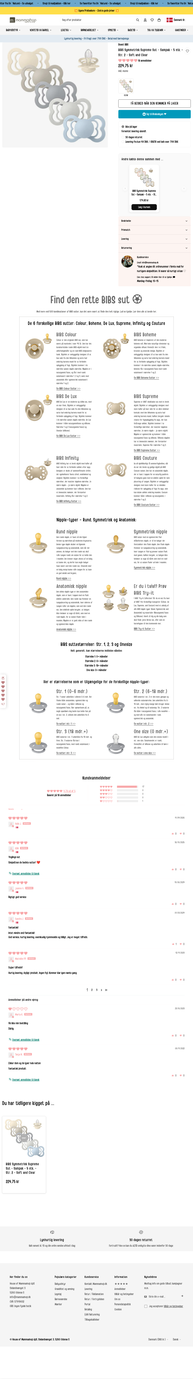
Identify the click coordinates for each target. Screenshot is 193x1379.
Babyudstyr (12, 30)
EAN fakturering (92, 1314)
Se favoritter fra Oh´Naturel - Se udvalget (100, 3)
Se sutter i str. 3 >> (66, 753)
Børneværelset (88, 30)
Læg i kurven (144, 207)
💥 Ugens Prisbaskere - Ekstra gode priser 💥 (96, 10)
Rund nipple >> (63, 578)
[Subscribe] (179, 1296)
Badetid (131, 30)
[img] (17, 818)
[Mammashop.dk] (23, 20)
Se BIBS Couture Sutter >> (147, 504)
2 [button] (92, 989)
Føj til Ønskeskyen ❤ (156, 114)
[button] (159, 20)
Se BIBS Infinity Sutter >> (68, 501)
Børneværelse (61, 1299)
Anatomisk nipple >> (66, 629)
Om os (117, 1299)
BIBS (126, 44)
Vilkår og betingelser (124, 1294)
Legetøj (65, 30)
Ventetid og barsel (39, 30)
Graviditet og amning (64, 1289)
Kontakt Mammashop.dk (96, 1283)
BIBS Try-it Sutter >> (144, 628)
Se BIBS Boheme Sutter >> (146, 377)
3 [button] (96, 989)
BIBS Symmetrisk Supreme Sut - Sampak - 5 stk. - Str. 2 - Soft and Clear (22, 1168)
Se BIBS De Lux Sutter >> (68, 435)
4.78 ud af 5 (69, 791)
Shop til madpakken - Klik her (57, 3)
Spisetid (112, 30)
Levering (88, 1289)
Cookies (118, 1309)
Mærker (58, 1304)
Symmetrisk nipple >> (144, 567)
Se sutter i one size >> (145, 753)
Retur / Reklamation (94, 1294)
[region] (155, 188)
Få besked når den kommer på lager (154, 103)
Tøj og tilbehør (155, 30)
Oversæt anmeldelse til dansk (25, 873)
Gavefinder (180, 30)
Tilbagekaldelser (92, 1319)
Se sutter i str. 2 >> (143, 723)
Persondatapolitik (122, 1304)
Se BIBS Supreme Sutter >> (147, 450)
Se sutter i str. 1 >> (66, 723)
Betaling (88, 1309)
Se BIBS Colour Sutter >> (68, 388)
